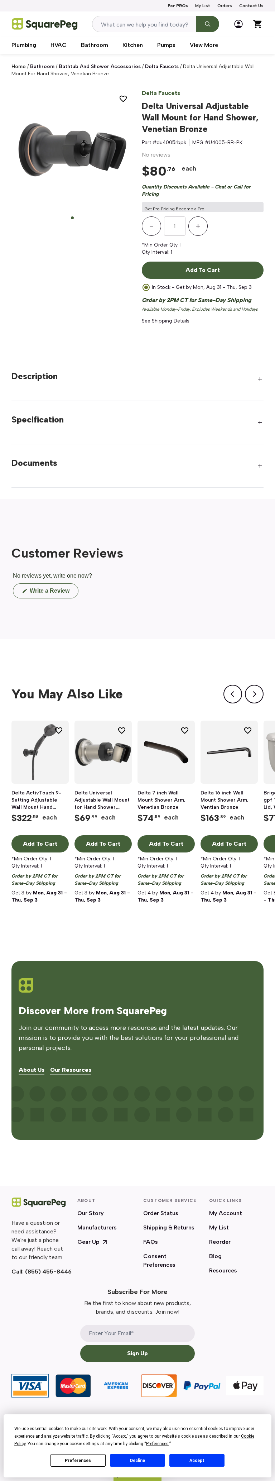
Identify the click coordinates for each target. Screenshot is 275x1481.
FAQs (150, 1241)
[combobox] (144, 24)
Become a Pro (190, 208)
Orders (224, 5)
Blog (215, 1256)
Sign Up (137, 1353)
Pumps (166, 45)
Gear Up (88, 1241)
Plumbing (23, 45)
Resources (223, 1270)
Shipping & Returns (168, 1227)
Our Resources (70, 1070)
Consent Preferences (159, 1260)
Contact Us (251, 5)
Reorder (220, 1241)
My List (202, 5)
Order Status (160, 1213)
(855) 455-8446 (48, 1271)
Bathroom (94, 45)
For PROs (178, 5)
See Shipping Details (165, 321)
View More (204, 45)
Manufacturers (97, 1227)
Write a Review (53, 592)
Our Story (90, 1213)
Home (18, 66)
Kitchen (132, 45)
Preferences (78, 1460)
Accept (196, 1460)
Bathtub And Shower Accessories (100, 66)
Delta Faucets (161, 93)
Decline (137, 1460)
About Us (31, 1070)
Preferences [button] (157, 1443)
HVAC (58, 45)
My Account (225, 1213)
